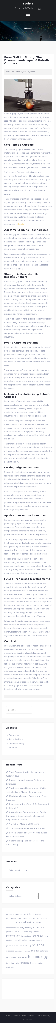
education (29, 922)
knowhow (37, 935)
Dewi (32, 72)
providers (9, 946)
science (38, 945)
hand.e (21, 224)
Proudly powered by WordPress (20, 1015)
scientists (18, 951)
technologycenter (12, 963)
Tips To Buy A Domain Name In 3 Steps (27, 828)
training (25, 962)
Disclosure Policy (16, 743)
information (13, 935)
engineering (26, 927)
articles (28, 914)
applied (9, 914)
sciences (10, 951)
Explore (28, 28)
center (19, 918)
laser (46, 936)
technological (11, 957)
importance (34, 932)
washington (10, 967)
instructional (26, 936)
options (32, 940)
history (18, 932)
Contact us (14, 735)
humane (25, 932)
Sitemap (13, 748)
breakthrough (11, 918)
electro (39, 923)
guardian (9, 932)
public (16, 946)
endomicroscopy (12, 928)
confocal (32, 918)
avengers (37, 914)
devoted (19, 923)
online (24, 940)
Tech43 (28, 3)
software (44, 951)
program (39, 940)
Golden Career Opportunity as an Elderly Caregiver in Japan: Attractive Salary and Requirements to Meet (26, 816)
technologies (22, 957)
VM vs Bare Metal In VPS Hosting (24, 824)
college (25, 918)
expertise (38, 927)
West (45, 1015)
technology (38, 956)
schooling (25, 945)
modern (9, 940)
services (27, 951)
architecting (18, 914)
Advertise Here (16, 739)
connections (42, 918)
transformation (36, 963)
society (35, 950)
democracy (10, 923)
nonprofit (17, 940)
